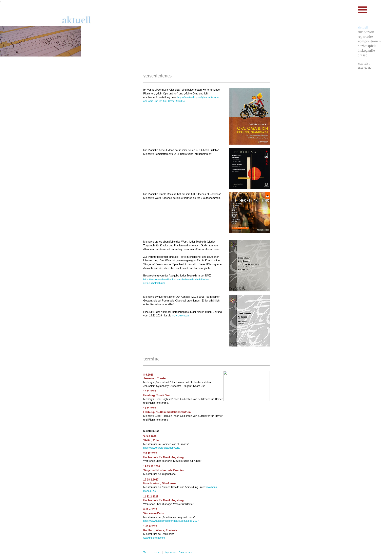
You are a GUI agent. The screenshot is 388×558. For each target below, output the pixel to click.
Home (156, 552)
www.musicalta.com (154, 537)
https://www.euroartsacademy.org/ (161, 447)
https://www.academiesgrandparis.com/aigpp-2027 (171, 520)
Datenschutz (185, 552)
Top (145, 552)
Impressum (171, 552)
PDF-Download (180, 315)
